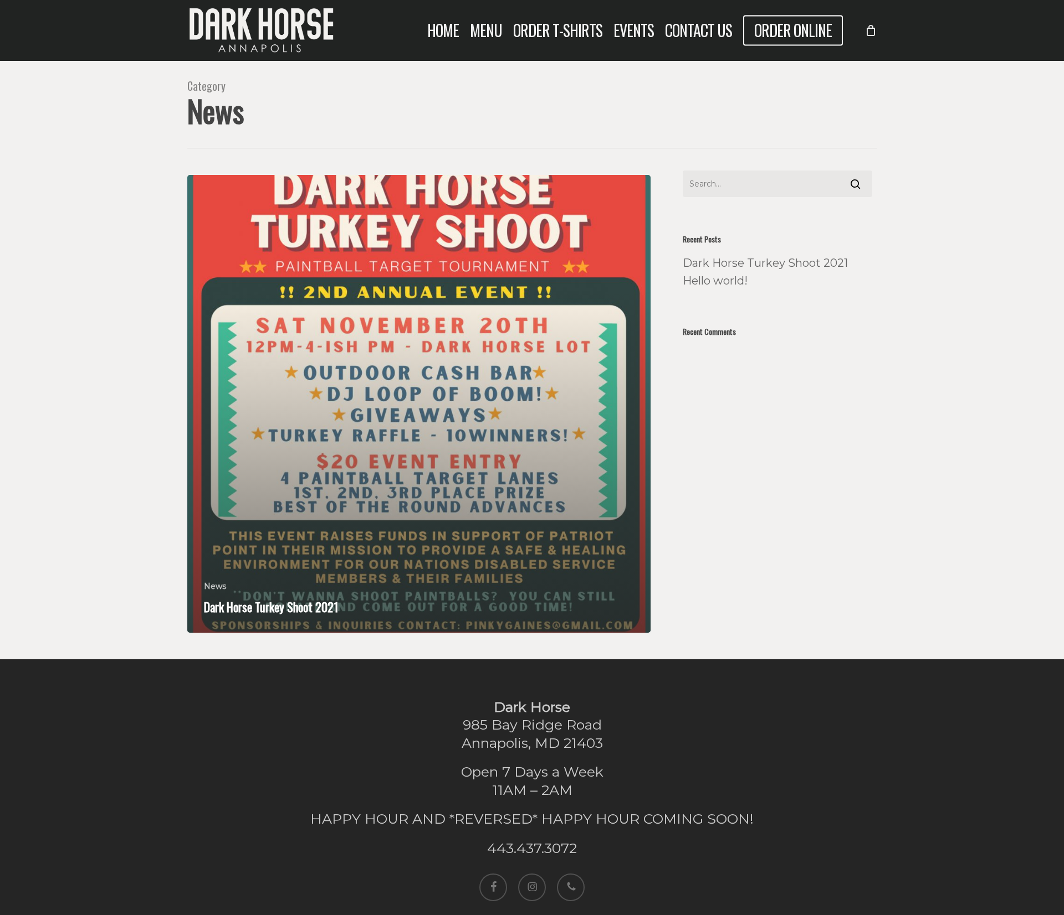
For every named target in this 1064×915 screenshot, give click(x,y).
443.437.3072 (532, 848)
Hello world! (715, 280)
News (215, 586)
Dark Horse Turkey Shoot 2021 (765, 263)
